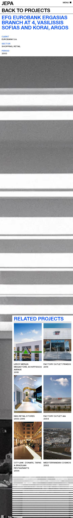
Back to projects (26, 10)
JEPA (7, 3)
